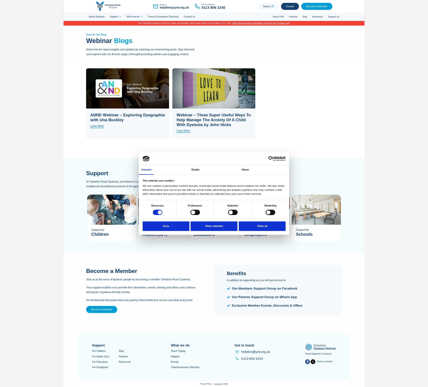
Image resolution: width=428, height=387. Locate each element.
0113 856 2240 (252, 358)
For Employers (100, 367)
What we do (133, 16)
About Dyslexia (97, 16)
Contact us (189, 16)
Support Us (333, 16)
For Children (98, 350)
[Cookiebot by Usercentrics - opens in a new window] (271, 158)
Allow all (262, 226)
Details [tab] (195, 169)
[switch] (195, 212)
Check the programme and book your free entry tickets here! (261, 23)
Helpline (175, 356)
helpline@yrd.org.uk (255, 352)
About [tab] (245, 169)
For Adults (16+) (101, 356)
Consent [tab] (146, 169)
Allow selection (214, 226)
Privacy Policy (205, 384)
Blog (305, 16)
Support (114, 16)
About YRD (278, 16)
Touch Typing (178, 350)
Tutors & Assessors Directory (163, 16)
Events (175, 361)
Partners (293, 16)
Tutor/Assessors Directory (185, 367)
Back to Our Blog (96, 34)
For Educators (100, 361)
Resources (317, 16)
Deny (166, 226)
